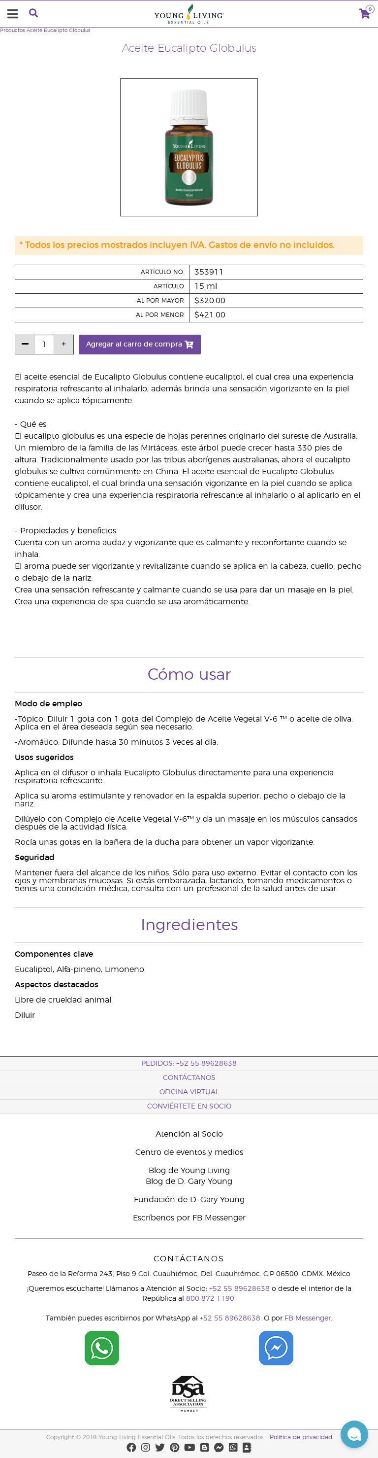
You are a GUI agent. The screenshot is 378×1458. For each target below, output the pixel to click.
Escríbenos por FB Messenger (189, 1218)
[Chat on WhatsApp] (102, 1344)
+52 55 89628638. (231, 1318)
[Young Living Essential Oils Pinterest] (174, 1448)
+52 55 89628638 (239, 1288)
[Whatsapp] (233, 1448)
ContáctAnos (189, 1078)
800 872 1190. (211, 1298)
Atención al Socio (189, 1134)
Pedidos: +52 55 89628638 (189, 1063)
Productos (12, 30)
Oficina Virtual (189, 1092)
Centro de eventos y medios (189, 1152)
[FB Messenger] (219, 1448)
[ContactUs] (247, 1448)
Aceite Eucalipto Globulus (59, 30)
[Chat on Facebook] (276, 1344)
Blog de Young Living (189, 1171)
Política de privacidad (301, 1437)
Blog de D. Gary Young (189, 1181)
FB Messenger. (308, 1318)
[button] (354, 1434)
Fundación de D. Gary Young (189, 1200)
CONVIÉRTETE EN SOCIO (189, 1106)
